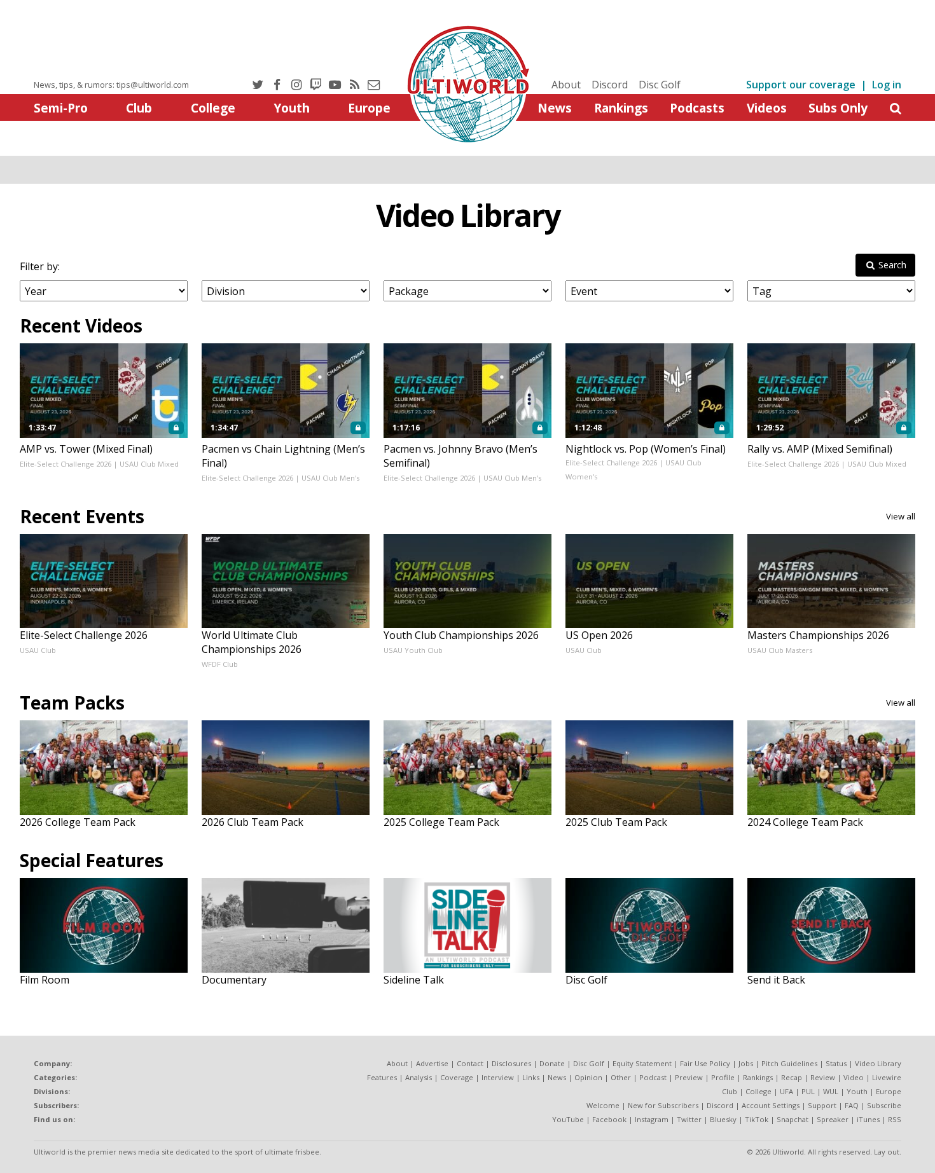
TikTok (756, 1119)
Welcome (603, 1105)
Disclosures (511, 1063)
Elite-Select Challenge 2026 (65, 464)
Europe (369, 107)
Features (382, 1077)
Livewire (886, 1077)
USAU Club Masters (779, 650)
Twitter (689, 1119)
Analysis (418, 1077)
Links (530, 1077)
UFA (786, 1091)
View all (900, 516)
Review (822, 1077)
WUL (830, 1091)
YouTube (568, 1119)
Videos (767, 107)
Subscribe (884, 1105)
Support (822, 1105)
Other (621, 1077)
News (554, 107)
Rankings (621, 107)
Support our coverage (800, 85)
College (213, 107)
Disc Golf (660, 85)
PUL (808, 1091)
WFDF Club (220, 664)
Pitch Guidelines (789, 1063)
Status (836, 1063)
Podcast (653, 1077)
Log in (886, 85)
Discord (610, 85)
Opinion (588, 1077)
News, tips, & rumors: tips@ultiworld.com (111, 84)
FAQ (852, 1105)
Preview (689, 1077)
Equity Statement (642, 1063)
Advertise (432, 1063)
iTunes (868, 1119)
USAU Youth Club (413, 650)
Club (139, 107)
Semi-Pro (61, 107)
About (566, 85)
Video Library (468, 215)
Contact (470, 1063)
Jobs (745, 1063)
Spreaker (832, 1119)
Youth (292, 107)
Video (853, 1077)
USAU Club (38, 650)
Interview (497, 1077)
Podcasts (697, 107)
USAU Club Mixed (149, 464)
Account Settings (771, 1105)
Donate (552, 1063)
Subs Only (838, 107)
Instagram (651, 1119)
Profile (723, 1077)
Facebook (609, 1119)
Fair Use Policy (705, 1063)
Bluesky (723, 1119)
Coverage (456, 1077)
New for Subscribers (663, 1105)
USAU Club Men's (330, 478)
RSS (894, 1119)
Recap (791, 1077)
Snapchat (792, 1119)
